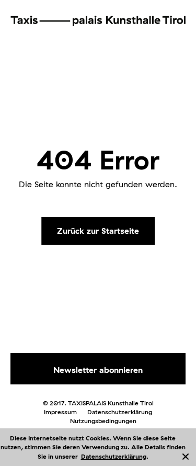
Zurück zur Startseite (98, 230)
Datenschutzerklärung (113, 456)
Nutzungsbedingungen (103, 421)
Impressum (60, 412)
